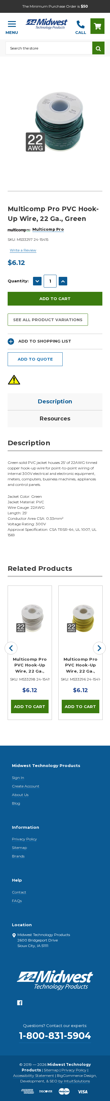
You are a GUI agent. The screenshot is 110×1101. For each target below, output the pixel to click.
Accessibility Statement (33, 1075)
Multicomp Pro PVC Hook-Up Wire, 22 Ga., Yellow (80, 666)
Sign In (18, 777)
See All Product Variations (47, 319)
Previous (11, 648)
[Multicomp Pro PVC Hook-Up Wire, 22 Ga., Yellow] (80, 607)
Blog (16, 803)
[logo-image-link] (46, 23)
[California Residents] (14, 380)
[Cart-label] (97, 26)
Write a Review (23, 250)
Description (55, 401)
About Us (20, 794)
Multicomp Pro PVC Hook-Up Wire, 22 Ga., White (30, 666)
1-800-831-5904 (55, 1035)
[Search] (98, 48)
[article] (30, 652)
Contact (19, 892)
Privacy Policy (24, 839)
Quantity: (18, 280)
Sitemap (19, 847)
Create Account (25, 786)
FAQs (17, 900)
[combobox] (49, 48)
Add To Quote (35, 359)
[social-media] (20, 1004)
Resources (55, 418)
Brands (18, 856)
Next (99, 648)
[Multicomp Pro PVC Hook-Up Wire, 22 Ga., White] (30, 607)
